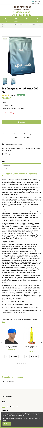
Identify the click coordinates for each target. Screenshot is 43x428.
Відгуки (4, 168)
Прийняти (7, 424)
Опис (3, 162)
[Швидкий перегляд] (13, 343)
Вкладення (6, 165)
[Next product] (40, 26)
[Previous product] (39, 26)
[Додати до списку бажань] (21, 127)
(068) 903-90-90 (22, 12)
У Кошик (22, 122)
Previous (1, 342)
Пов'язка (11, 348)
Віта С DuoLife (31, 349)
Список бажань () (37, 3)
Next (41, 342)
